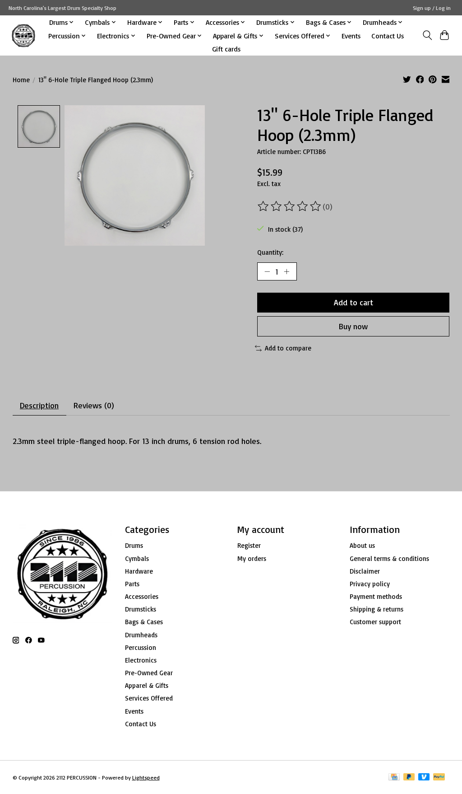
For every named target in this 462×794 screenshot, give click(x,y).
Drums (134, 545)
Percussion (140, 647)
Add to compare (288, 348)
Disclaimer (365, 571)
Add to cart (353, 302)
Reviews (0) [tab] (94, 405)
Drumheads (141, 635)
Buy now (353, 326)
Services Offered (149, 698)
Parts (132, 583)
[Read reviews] (290, 206)
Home (21, 79)
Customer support (375, 621)
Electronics (141, 660)
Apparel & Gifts (146, 685)
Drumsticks (140, 609)
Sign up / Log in (432, 8)
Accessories (141, 596)
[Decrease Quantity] (267, 271)
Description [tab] (39, 405)
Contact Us (387, 35)
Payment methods (376, 596)
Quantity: (270, 252)
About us (362, 545)
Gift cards (226, 48)
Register (249, 545)
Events (351, 35)
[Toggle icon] (427, 35)
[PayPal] (439, 777)
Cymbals (137, 558)
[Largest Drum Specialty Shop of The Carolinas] (23, 35)
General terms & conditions (389, 558)
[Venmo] (424, 777)
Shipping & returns (376, 609)
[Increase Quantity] (286, 271)
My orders (251, 558)
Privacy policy (370, 583)
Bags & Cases (144, 621)
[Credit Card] (394, 777)
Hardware (139, 571)
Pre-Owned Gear (149, 672)
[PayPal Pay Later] (409, 777)
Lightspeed (146, 777)
